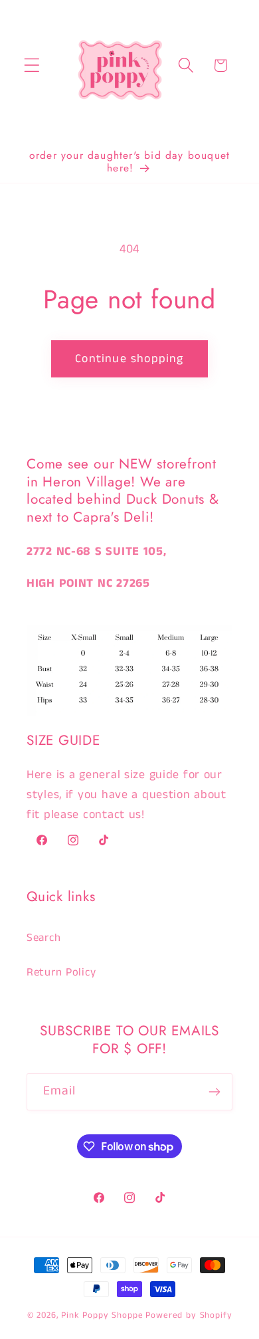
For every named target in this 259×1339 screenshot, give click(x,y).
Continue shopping (129, 358)
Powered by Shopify (188, 1315)
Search (43, 938)
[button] (32, 65)
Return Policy (61, 972)
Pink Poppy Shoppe (102, 1315)
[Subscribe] (214, 1091)
